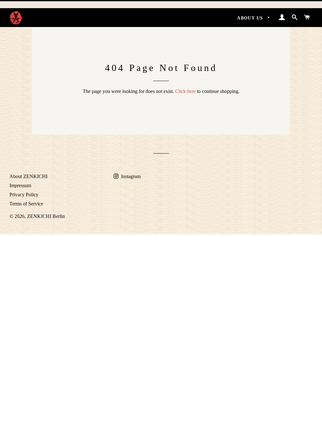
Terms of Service (26, 203)
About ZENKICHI (28, 176)
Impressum (20, 185)
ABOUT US (251, 18)
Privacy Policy (23, 194)
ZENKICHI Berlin (46, 216)
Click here (185, 91)
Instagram (130, 176)
